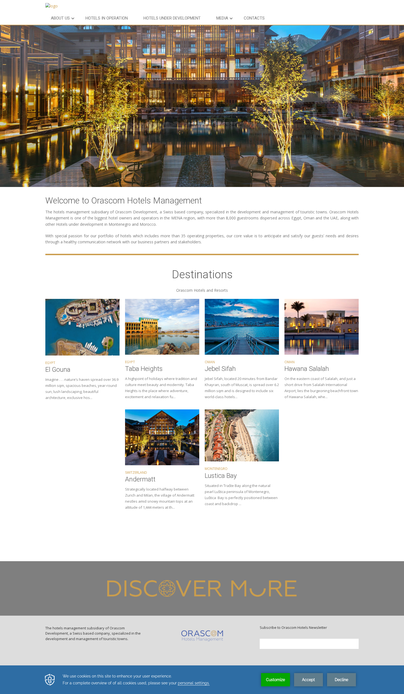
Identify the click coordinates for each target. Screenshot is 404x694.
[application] (202, 679)
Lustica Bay (221, 476)
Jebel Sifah (220, 369)
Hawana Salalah (306, 369)
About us (60, 18)
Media (222, 18)
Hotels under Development (172, 18)
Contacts (254, 18)
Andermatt (140, 479)
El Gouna (57, 369)
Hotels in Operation (106, 18)
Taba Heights (144, 369)
